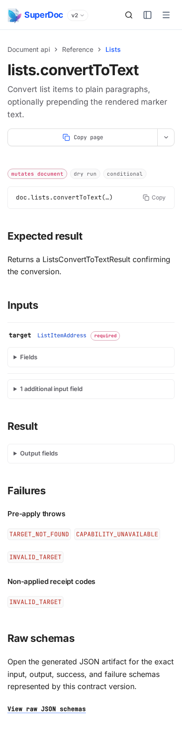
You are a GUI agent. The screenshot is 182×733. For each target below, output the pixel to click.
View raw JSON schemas (46, 709)
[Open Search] (128, 15)
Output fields (39, 453)
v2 (74, 15)
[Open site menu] (166, 15)
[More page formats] (165, 137)
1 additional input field (51, 388)
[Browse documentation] (147, 15)
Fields (28, 357)
